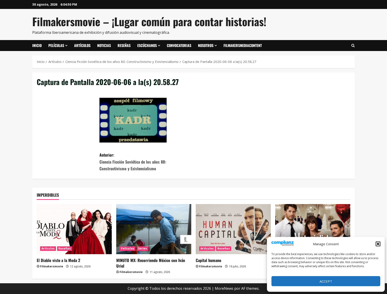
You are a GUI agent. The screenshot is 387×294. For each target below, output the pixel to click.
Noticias (104, 45)
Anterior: (132, 161)
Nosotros (205, 45)
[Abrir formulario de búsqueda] (353, 45)
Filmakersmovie (51, 266)
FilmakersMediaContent (243, 45)
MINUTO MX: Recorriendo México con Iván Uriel (150, 263)
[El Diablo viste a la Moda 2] (74, 229)
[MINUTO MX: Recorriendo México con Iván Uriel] (153, 229)
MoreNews (224, 288)
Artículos (82, 45)
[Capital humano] (233, 229)
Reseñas (124, 45)
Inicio (37, 45)
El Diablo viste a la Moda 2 (58, 260)
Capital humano (208, 260)
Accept (326, 281)
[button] (378, 244)
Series (142, 248)
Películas (56, 45)
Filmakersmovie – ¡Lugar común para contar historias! (149, 21)
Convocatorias (179, 45)
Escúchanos (147, 45)
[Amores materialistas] (312, 229)
